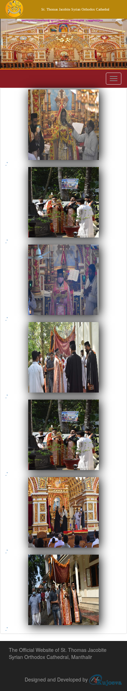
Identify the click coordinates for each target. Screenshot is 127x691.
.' (6, 163)
